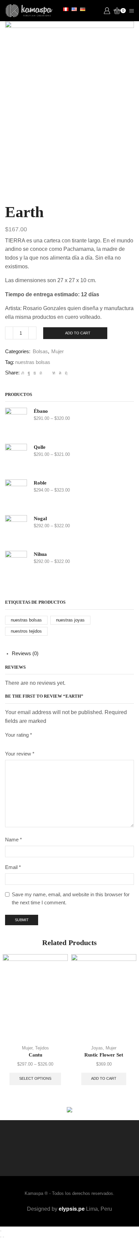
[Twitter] (23, 372)
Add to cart (77, 333)
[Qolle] (16, 458)
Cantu (35, 1055)
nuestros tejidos (26, 631)
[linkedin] (54, 372)
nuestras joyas (70, 620)
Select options (35, 1078)
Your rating (18, 735)
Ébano (41, 411)
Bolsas (40, 351)
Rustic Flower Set (103, 1055)
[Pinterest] (41, 372)
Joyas (97, 1047)
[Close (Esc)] (0, 1231)
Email (13, 867)
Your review (19, 754)
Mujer (57, 351)
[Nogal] (16, 529)
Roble (40, 482)
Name (13, 839)
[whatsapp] (60, 372)
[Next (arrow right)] (3, 1237)
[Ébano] (16, 422)
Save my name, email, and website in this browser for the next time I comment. (71, 898)
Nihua (40, 554)
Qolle (40, 447)
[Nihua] (16, 565)
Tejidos (42, 1047)
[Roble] (16, 493)
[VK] (35, 372)
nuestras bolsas (32, 362)
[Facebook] (29, 372)
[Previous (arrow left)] (0, 1237)
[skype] (65, 372)
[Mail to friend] (47, 372)
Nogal (40, 518)
